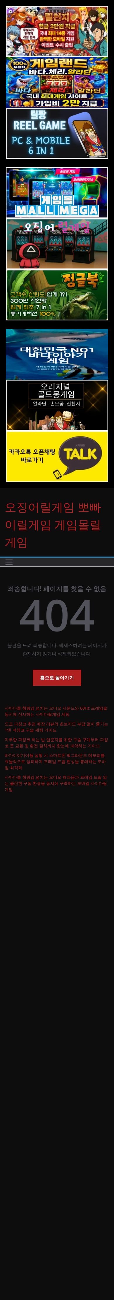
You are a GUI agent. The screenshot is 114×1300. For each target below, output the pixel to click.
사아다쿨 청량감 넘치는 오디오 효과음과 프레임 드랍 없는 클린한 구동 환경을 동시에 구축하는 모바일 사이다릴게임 (56, 783)
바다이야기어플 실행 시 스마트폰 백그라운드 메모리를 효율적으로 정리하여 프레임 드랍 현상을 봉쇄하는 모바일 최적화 (55, 761)
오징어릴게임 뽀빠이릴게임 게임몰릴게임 (53, 524)
